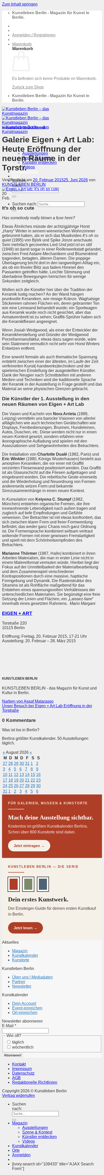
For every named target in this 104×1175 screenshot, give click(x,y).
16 (38, 774)
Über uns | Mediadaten (32, 977)
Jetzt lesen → (25, 928)
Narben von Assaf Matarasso (28, 701)
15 (33, 774)
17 (5, 780)
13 (21, 774)
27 (5, 763)
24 (5, 786)
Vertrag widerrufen (18, 1095)
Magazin (20, 951)
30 (21, 763)
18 (10, 780)
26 (16, 786)
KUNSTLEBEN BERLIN (24, 184)
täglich (17, 1042)
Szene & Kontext (34, 127)
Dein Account (24, 1003)
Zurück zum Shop (28, 87)
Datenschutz (23, 1073)
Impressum (22, 1069)
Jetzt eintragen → (29, 846)
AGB (16, 1078)
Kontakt (19, 1064)
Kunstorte (20, 960)
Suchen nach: (24, 204)
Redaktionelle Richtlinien (34, 1082)
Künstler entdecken (39, 1137)
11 (10, 774)
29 (16, 763)
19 (16, 780)
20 (21, 780)
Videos (28, 167)
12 (16, 774)
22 (33, 780)
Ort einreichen (24, 1012)
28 (10, 763)
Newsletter (21, 986)
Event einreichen (27, 1008)
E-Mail (9, 1026)
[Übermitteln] (14, 196)
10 (5, 774)
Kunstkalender (25, 955)
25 (10, 786)
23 (38, 780)
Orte (16, 176)
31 (27, 763)
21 (27, 780)
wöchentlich (22, 1047)
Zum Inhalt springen (20, 4)
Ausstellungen (11, 127)
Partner (18, 982)
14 (27, 774)
